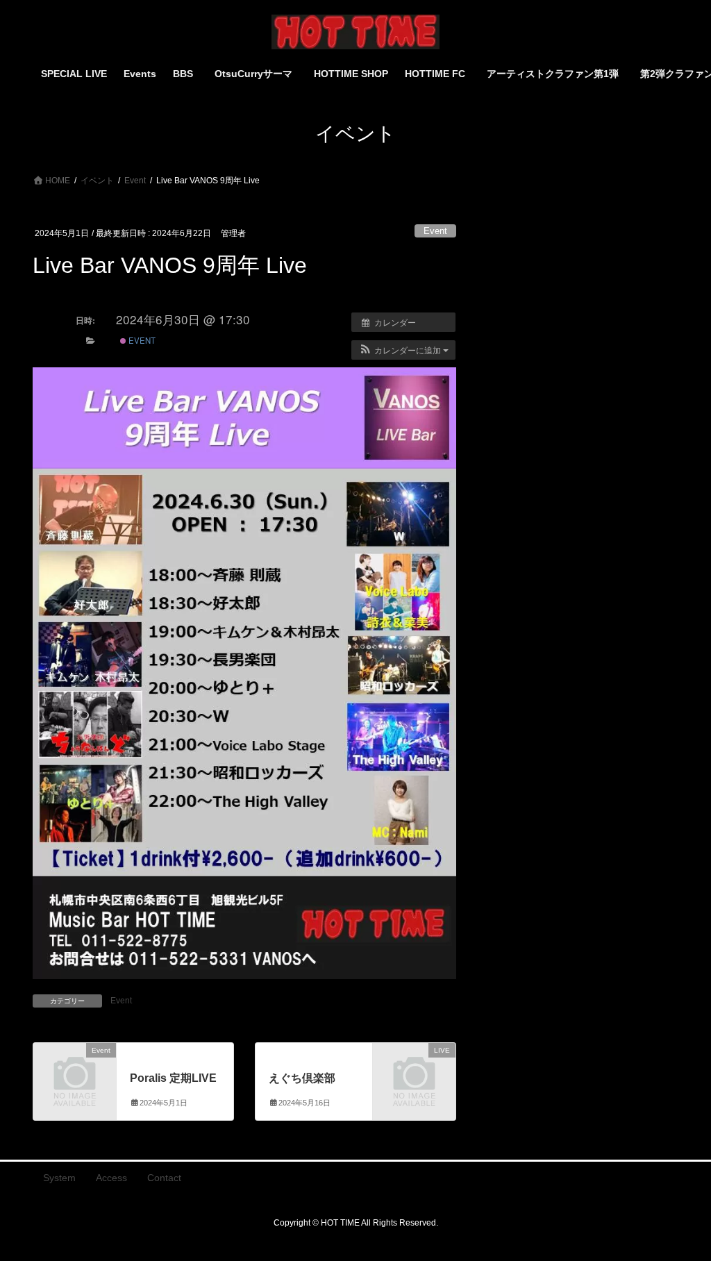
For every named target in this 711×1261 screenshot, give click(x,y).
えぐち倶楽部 (302, 1078)
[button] (403, 350)
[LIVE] (414, 1068)
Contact (164, 1177)
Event (435, 231)
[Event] (74, 1068)
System (59, 1177)
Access (111, 1177)
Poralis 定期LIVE (173, 1078)
